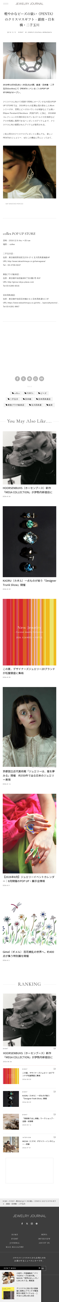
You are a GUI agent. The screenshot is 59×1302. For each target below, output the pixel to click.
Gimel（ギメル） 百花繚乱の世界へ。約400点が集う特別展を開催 (28, 954)
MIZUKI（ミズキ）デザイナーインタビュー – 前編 (38, 1142)
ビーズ (43, 393)
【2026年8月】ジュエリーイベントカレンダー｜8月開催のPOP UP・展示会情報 (28, 879)
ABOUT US (44, 1243)
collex (17, 393)
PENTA (30, 393)
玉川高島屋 (36, 405)
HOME (5, 1201)
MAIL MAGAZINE (15, 1247)
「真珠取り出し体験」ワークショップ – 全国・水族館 (38, 1120)
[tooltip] (17, 378)
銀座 (51, 405)
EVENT (20, 32)
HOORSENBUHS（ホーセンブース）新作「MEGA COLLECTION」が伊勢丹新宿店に (27, 490)
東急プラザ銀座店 (16, 405)
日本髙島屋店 (44, 399)
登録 (42, 1268)
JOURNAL (15, 1243)
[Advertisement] (29, 350)
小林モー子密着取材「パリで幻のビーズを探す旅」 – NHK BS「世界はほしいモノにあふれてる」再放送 (27, 1277)
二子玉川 (14, 399)
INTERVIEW (26, 1137)
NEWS (44, 1234)
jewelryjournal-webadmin (40, 32)
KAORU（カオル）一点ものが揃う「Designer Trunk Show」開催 (29, 582)
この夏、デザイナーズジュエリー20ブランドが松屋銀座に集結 (29, 671)
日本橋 (28, 399)
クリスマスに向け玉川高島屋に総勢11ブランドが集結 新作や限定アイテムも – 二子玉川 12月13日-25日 (27, 1292)
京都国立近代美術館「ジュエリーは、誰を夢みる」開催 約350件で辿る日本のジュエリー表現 (29, 775)
